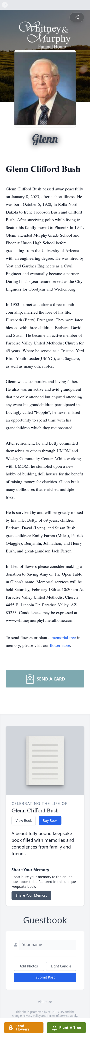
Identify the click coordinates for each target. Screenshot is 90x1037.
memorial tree (64, 637)
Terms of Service (58, 1016)
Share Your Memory (31, 895)
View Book (24, 820)
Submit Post (45, 977)
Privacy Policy (32, 1016)
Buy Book (50, 820)
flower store (60, 645)
